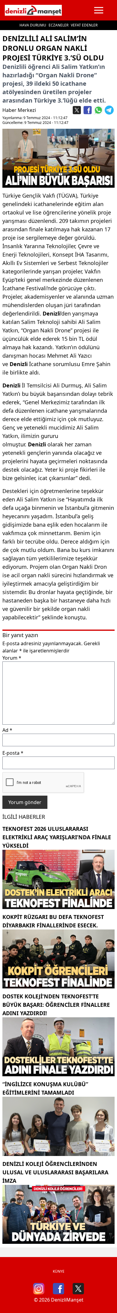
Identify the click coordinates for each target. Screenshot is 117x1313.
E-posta (12, 753)
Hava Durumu (33, 25)
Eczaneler (58, 25)
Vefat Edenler (84, 25)
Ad (7, 730)
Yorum (11, 658)
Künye (58, 1271)
